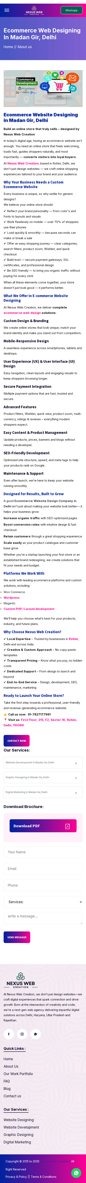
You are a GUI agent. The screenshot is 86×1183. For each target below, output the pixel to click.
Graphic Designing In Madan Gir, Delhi (27, 777)
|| (29, 1176)
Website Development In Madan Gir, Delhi (30, 762)
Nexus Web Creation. (55, 1161)
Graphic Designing (18, 1135)
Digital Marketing (17, 1142)
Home (8, 47)
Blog (7, 1089)
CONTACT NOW (16, 741)
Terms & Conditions (43, 1176)
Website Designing (19, 1120)
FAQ (7, 1081)
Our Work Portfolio (18, 1074)
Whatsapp (72, 10)
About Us (11, 1066)
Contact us (12, 1096)
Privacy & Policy (16, 1176)
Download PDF (26, 825)
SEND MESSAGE (16, 937)
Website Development (21, 1127)
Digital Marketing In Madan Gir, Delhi (26, 792)
